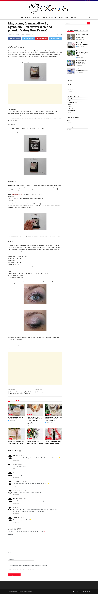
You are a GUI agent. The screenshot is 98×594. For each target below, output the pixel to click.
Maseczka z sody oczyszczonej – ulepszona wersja (81, 62)
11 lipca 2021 (48, 445)
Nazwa (10, 552)
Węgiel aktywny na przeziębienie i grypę (82, 43)
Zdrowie (66, 17)
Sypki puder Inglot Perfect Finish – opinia (15, 417)
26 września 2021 (31, 445)
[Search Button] (88, 23)
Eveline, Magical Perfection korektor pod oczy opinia (16, 442)
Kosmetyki (35, 17)
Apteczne (70, 98)
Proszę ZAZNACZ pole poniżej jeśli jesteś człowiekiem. (21, 569)
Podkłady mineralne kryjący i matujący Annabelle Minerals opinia (53, 418)
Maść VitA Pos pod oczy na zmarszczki (82, 69)
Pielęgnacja (70, 127)
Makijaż (22, 34)
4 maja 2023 (29, 425)
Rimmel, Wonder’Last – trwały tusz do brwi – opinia (35, 442)
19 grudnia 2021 (12, 445)
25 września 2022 (49, 422)
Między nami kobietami (73, 87)
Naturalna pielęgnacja (49, 17)
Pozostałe (70, 108)
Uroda (60, 17)
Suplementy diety (72, 110)
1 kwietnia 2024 (12, 420)
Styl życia (70, 91)
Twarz (69, 112)
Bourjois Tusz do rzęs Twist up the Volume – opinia (53, 442)
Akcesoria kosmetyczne (73, 96)
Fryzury (70, 122)
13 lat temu (22, 455)
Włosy (69, 115)
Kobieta (27, 17)
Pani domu (70, 89)
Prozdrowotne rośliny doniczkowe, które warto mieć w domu (82, 53)
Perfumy (70, 106)
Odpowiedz (16, 460)
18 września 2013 (11, 34)
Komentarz (11, 534)
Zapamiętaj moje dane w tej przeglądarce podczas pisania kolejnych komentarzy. (28, 565)
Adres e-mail (11, 559)
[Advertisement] (35, 94)
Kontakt (74, 17)
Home (22, 17)
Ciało (69, 100)
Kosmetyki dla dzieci (72, 102)
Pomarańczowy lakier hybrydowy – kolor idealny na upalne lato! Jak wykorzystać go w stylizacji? (34, 420)
